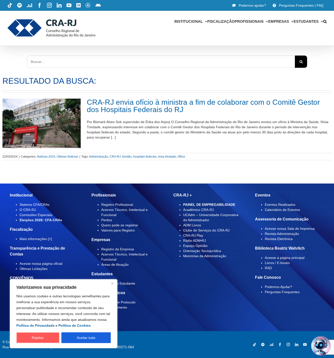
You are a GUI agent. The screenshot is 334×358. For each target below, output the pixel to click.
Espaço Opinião (195, 246)
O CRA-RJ (28, 210)
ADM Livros (192, 225)
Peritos (106, 220)
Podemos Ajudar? (278, 287)
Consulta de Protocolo (118, 302)
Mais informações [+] (36, 239)
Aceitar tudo (86, 338)
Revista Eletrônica (279, 239)
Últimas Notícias (67, 156)
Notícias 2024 (46, 156)
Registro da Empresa (117, 249)
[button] (325, 21)
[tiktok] (254, 344)
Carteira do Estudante (118, 283)
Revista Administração (282, 234)
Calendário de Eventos (282, 210)
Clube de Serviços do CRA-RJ (206, 230)
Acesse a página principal (284, 258)
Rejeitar (38, 338)
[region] (63, 313)
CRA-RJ (115, 156)
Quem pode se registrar (119, 225)
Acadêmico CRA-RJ (198, 210)
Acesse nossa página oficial (41, 264)
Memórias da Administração (204, 256)
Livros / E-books (277, 263)
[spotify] (263, 344)
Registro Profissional (117, 205)
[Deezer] (271, 344)
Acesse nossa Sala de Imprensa (290, 229)
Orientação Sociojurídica (202, 251)
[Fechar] (112, 283)
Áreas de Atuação (115, 264)
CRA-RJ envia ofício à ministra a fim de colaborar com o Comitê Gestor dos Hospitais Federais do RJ (203, 106)
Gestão (127, 156)
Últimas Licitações (33, 269)
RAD (268, 268)
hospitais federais (144, 156)
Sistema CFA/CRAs (34, 205)
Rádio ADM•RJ (194, 241)
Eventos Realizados (280, 205)
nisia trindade (167, 156)
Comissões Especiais (36, 215)
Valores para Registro (118, 230)
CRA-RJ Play (193, 235)
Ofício (181, 156)
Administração (98, 156)
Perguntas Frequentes (282, 292)
